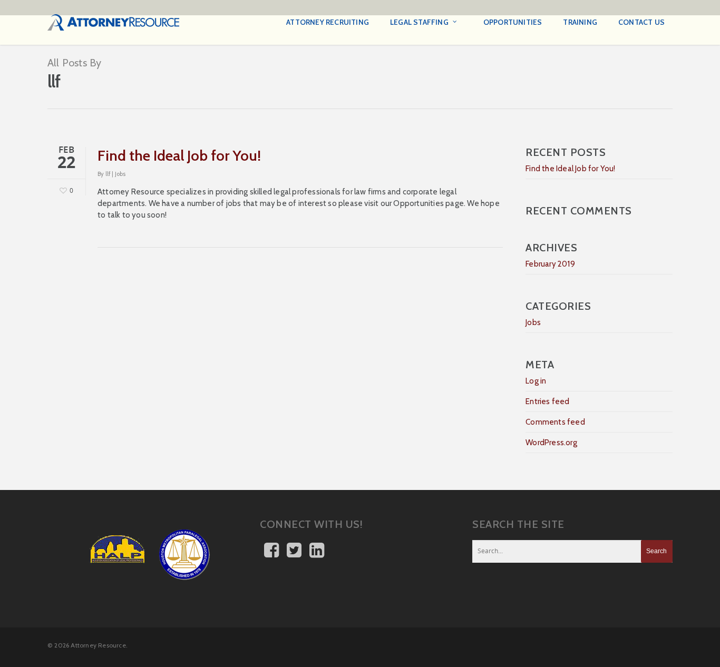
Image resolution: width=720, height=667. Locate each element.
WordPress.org (551, 442)
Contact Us (641, 22)
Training (580, 22)
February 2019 (550, 264)
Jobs (120, 174)
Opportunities (512, 22)
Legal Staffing (419, 22)
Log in (536, 381)
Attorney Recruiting (327, 22)
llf (108, 174)
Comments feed (555, 422)
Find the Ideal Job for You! (179, 155)
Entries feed (547, 401)
